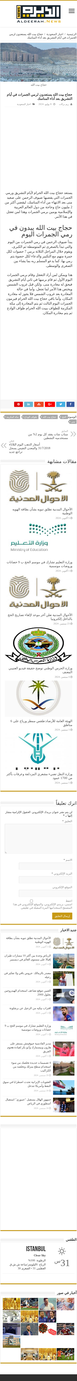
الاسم (68, 860)
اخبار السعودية (54, 34)
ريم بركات (64, 104)
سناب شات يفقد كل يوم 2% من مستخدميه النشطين (48, 435)
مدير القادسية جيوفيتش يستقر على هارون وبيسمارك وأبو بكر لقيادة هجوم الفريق (29, 1047)
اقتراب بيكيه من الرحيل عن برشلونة (30, 1008)
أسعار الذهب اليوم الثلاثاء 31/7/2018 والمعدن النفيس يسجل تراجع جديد (29, 446)
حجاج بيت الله (49, 417)
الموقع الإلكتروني (62, 887)
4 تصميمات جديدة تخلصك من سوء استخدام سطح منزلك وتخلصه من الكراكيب (31, 1066)
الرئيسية (72, 34)
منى (73, 421)
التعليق (67, 821)
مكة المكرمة (12, 417)
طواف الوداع (30, 417)
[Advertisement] (38, 148)
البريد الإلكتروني (62, 873)
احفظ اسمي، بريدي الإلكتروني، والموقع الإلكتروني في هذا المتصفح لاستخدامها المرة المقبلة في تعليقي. (42, 904)
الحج (64, 417)
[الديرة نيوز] (38, 13)
